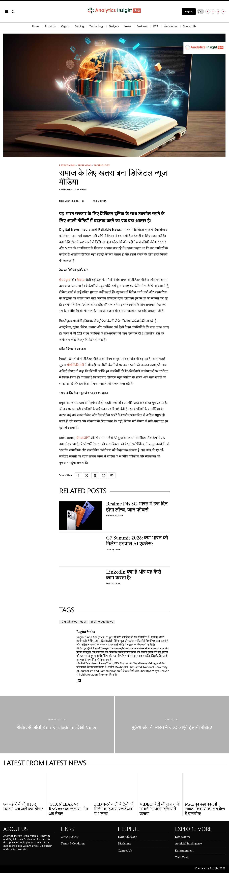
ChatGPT (83, 437)
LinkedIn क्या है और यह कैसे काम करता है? (133, 575)
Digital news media (74, 622)
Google (64, 279)
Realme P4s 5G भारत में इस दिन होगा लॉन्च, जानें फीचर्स (137, 507)
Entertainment (184, 851)
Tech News (85, 165)
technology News (102, 622)
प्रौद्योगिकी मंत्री (75, 365)
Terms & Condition (73, 843)
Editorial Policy (127, 837)
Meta (81, 279)
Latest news (67, 165)
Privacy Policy (69, 837)
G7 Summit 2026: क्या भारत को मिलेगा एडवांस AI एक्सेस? (137, 541)
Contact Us (125, 851)
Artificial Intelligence (188, 843)
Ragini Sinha (99, 201)
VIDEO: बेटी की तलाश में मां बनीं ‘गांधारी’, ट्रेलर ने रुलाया (159, 809)
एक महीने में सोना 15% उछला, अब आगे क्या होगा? (23, 806)
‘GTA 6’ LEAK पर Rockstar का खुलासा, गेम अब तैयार (68, 809)
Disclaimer (124, 843)
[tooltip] (207, 11)
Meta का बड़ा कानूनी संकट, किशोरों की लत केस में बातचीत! (205, 809)
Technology (102, 165)
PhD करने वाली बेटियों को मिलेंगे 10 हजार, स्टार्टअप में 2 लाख (114, 809)
